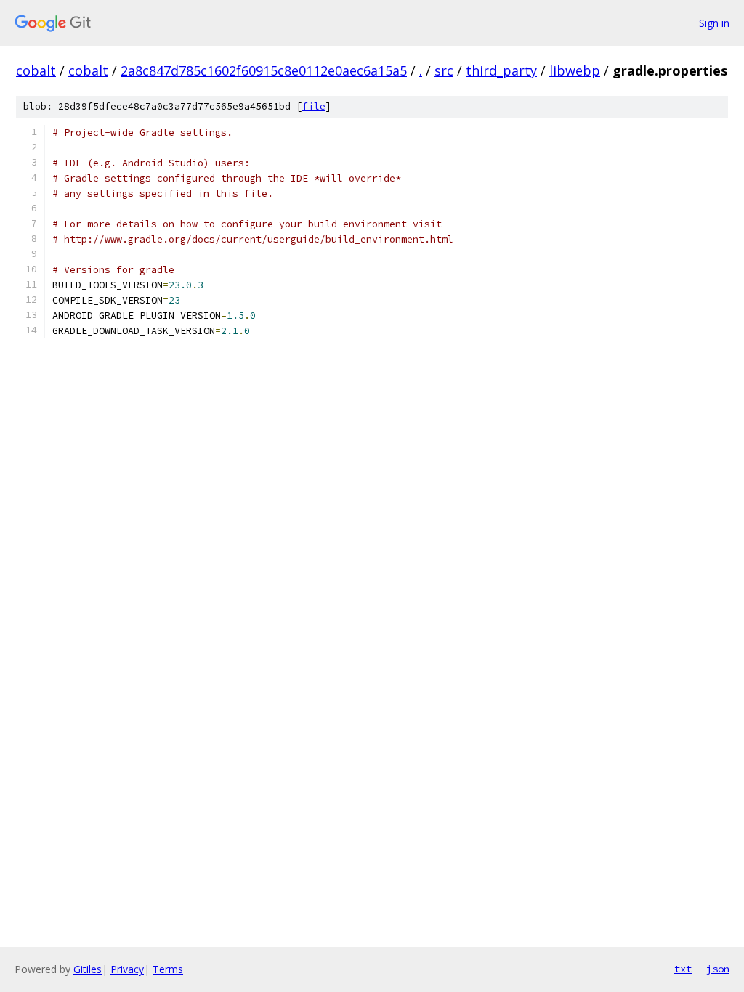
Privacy (127, 969)
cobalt (36, 70)
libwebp (574, 70)
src (443, 70)
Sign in (714, 23)
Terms (168, 969)
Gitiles (87, 969)
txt (683, 968)
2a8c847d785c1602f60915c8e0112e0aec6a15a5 (264, 70)
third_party (501, 70)
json (717, 968)
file (314, 106)
